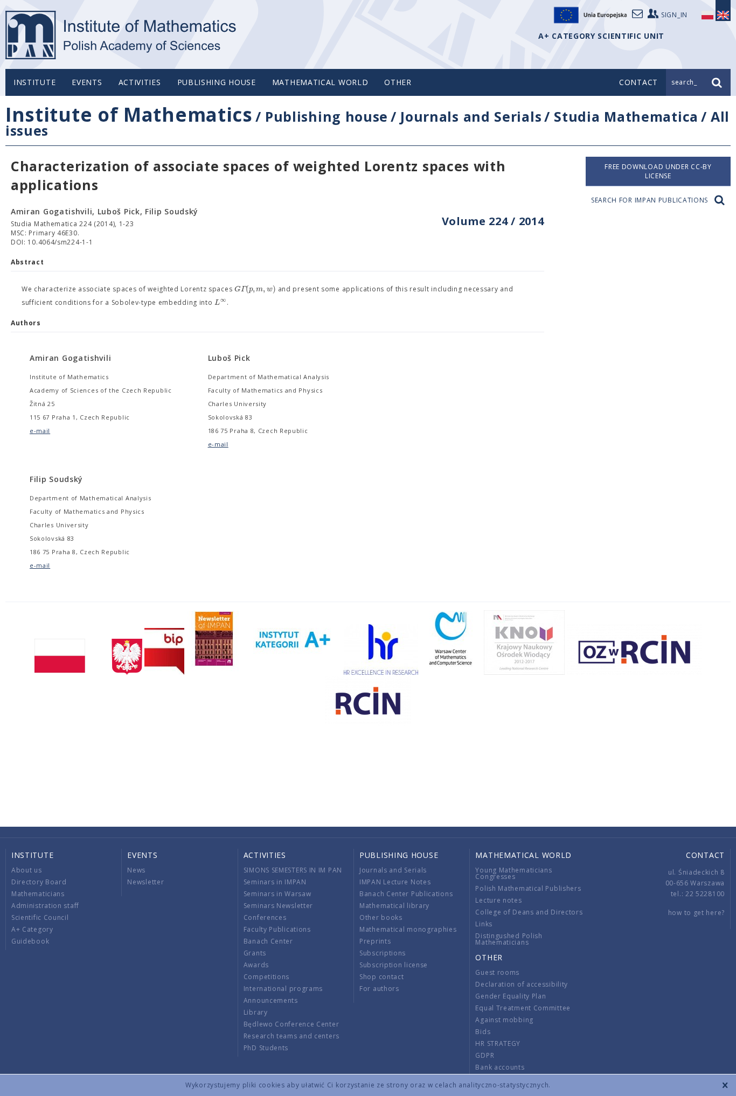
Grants (255, 953)
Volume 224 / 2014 (493, 221)
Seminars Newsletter (278, 905)
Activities (140, 82)
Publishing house (216, 82)
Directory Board (39, 881)
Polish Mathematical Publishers (528, 888)
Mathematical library (394, 905)
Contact (705, 855)
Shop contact (381, 976)
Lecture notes (498, 900)
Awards (256, 964)
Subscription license (393, 964)
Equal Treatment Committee (523, 1008)
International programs (283, 988)
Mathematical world (320, 82)
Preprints (375, 941)
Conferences (265, 917)
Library (256, 1012)
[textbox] (255, 289)
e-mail (40, 431)
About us (26, 870)
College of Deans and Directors (528, 912)
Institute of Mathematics (129, 114)
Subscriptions (382, 953)
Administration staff (45, 905)
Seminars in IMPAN (275, 881)
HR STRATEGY (497, 1043)
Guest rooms (497, 972)
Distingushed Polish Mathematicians (508, 939)
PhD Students (266, 1047)
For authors (379, 988)
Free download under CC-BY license (658, 171)
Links (483, 924)
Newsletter (145, 881)
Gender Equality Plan (510, 996)
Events (87, 82)
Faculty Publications (277, 929)
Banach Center (268, 941)
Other (398, 82)
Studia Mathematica (626, 116)
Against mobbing (504, 1019)
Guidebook (30, 941)
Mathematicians (38, 893)
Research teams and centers (291, 1036)
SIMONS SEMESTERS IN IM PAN (293, 870)
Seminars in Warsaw (277, 893)
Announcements (271, 1000)
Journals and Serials (470, 116)
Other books (380, 917)
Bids (482, 1031)
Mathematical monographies (408, 929)
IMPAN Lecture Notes (395, 881)
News (136, 870)
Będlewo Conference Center (291, 1024)
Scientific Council (40, 917)
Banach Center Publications (406, 893)
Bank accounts (499, 1067)
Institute (34, 82)
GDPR (484, 1055)
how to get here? (696, 912)
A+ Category (32, 929)
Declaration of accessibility (521, 984)
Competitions (266, 976)
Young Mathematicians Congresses (513, 873)
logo (121, 35)
